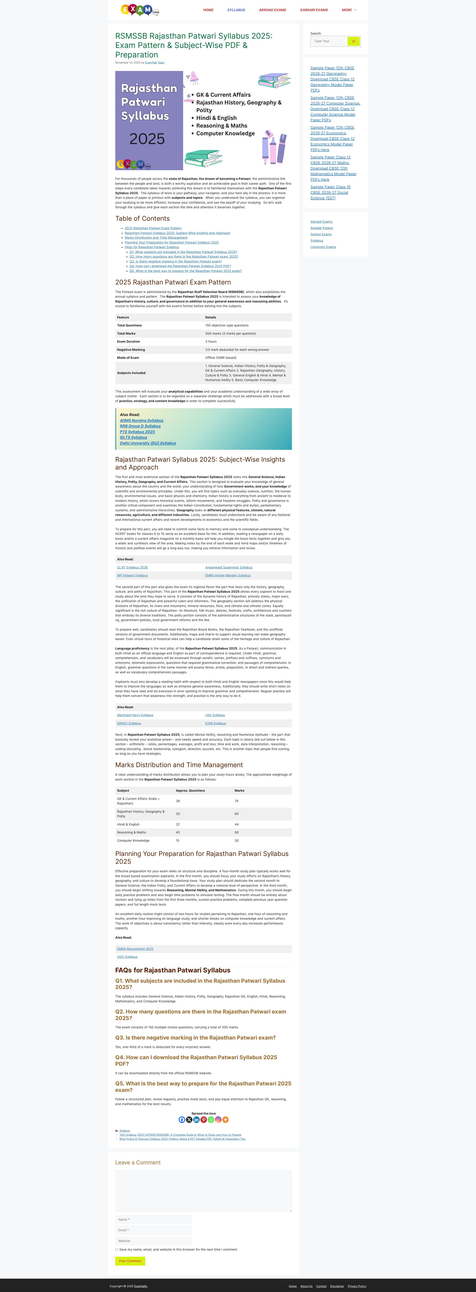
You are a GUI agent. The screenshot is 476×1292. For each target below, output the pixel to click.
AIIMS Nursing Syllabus (141, 420)
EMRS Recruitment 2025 (135, 949)
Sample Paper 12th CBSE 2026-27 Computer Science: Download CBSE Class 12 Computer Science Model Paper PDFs (335, 108)
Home (208, 10)
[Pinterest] (203, 1119)
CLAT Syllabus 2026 (132, 567)
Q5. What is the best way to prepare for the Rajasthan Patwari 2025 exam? (186, 271)
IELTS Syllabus (133, 437)
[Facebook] (182, 1119)
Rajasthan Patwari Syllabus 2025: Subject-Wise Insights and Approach (177, 233)
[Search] (354, 41)
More (347, 10)
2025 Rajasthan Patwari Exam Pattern (153, 228)
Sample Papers (322, 228)
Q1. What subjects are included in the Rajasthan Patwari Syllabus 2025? (183, 252)
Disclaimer (337, 1286)
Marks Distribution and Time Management (156, 237)
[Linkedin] (196, 1119)
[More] (225, 1119)
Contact (321, 1286)
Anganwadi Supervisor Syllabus (229, 567)
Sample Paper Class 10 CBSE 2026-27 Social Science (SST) (331, 192)
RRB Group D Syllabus (140, 426)
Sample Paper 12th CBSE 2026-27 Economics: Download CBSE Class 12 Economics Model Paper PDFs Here (333, 138)
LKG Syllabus (215, 715)
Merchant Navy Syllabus (135, 715)
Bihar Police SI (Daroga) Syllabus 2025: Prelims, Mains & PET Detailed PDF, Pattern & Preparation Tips (183, 1138)
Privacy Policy (357, 1286)
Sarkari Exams (314, 10)
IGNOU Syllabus (129, 723)
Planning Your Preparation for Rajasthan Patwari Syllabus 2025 (172, 242)
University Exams (323, 247)
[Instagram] (218, 1119)
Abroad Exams (272, 10)
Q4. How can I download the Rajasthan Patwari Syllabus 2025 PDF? (180, 266)
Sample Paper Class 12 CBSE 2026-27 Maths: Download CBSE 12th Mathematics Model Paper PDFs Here (333, 168)
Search (316, 33)
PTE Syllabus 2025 (137, 431)
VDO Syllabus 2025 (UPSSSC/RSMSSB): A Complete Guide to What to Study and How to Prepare (180, 1134)
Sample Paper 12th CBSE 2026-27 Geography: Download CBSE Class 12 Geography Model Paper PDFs (333, 79)
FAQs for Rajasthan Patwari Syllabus (152, 247)
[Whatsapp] (211, 1119)
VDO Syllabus (127, 957)
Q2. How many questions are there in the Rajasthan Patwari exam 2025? (184, 256)
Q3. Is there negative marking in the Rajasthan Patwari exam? (176, 261)
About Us (306, 1286)
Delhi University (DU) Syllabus (148, 443)
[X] (189, 1119)
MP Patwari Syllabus (132, 575)
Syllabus (236, 10)
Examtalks (140, 1286)
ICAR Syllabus (215, 723)
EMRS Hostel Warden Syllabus (228, 575)
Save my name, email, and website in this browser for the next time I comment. (178, 1249)
